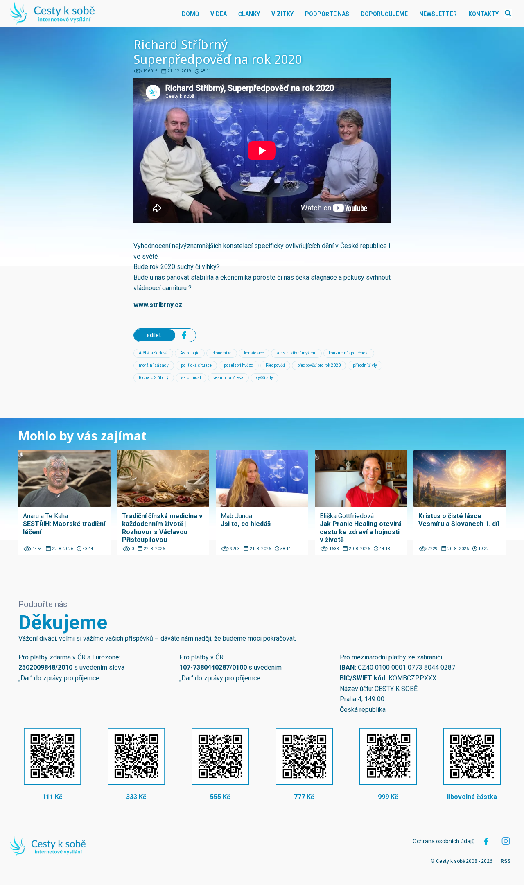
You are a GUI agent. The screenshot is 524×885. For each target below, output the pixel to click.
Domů (190, 14)
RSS (505, 861)
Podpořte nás (327, 14)
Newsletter (438, 14)
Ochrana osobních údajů (444, 841)
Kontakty (483, 14)
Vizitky (282, 14)
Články (249, 14)
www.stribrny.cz (157, 305)
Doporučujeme (384, 14)
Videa (218, 14)
